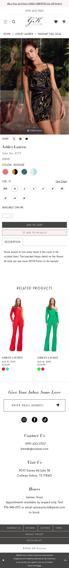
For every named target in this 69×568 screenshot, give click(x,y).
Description (12, 241)
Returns (30, 528)
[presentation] (17, 325)
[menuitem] (5, 22)
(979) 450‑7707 (35, 443)
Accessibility (34, 540)
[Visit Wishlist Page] (56, 22)
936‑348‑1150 (12, 507)
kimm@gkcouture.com (34, 448)
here (39, 565)
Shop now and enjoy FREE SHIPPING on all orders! (34, 3)
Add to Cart (35, 225)
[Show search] (13, 21)
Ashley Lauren (24, 33)
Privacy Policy (34, 534)
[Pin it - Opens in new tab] (20, 138)
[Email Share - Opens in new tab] (26, 138)
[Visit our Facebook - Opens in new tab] (34, 419)
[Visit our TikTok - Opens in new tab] (45, 419)
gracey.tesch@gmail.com (49, 507)
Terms (59, 528)
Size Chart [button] (61, 181)
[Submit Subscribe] (57, 405)
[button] (5, 22)
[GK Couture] (34, 22)
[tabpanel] (34, 86)
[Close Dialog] (3, 560)
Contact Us (14, 528)
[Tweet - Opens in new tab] (14, 138)
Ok (65, 560)
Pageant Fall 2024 (49, 33)
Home (7, 33)
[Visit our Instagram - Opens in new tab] (24, 419)
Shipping (45, 528)
